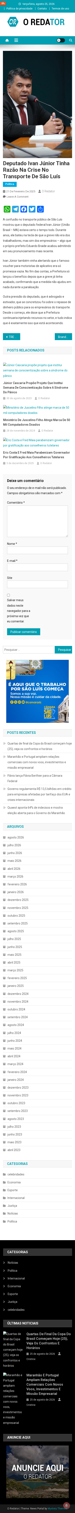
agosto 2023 (16, 1119)
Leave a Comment (18, 196)
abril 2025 (14, 962)
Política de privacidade (19, 8)
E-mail (12, 560)
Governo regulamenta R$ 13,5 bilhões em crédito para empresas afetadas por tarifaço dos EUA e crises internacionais (39, 794)
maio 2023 (14, 1142)
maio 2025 (14, 954)
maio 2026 (14, 860)
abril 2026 (14, 868)
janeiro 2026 (16, 892)
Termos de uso (60, 8)
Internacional (16, 1198)
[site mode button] (61, 40)
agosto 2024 (16, 1025)
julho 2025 (14, 939)
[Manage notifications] (66, 1505)
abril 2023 (14, 1150)
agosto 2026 (16, 837)
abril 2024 (14, 1056)
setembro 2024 (18, 1017)
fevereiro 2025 (17, 978)
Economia (14, 1182)
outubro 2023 (16, 1103)
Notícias (13, 1213)
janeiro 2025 (16, 986)
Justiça (12, 1205)
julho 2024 (14, 1033)
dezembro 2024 (18, 993)
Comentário (16, 502)
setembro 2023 (18, 1111)
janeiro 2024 (16, 1079)
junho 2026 (15, 853)
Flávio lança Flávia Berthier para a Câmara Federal (35, 778)
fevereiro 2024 (17, 1072)
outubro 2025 (16, 915)
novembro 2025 (18, 908)
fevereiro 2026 (17, 884)
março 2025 (15, 970)
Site (9, 578)
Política (9, 184)
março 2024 (15, 1064)
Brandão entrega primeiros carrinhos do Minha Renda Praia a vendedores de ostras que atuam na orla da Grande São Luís (65, 337)
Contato (42, 8)
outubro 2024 (16, 1009)
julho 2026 (14, 845)
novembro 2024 (18, 1001)
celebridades (16, 1174)
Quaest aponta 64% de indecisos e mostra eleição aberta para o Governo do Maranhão (36, 810)
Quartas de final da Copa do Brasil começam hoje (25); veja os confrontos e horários (40, 746)
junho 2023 (15, 1134)
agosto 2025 (16, 931)
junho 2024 (15, 1040)
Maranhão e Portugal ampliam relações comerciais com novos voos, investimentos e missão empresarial (37, 762)
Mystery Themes (57, 1508)
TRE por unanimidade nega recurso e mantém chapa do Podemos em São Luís (14, 337)
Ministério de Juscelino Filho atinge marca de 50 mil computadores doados (36, 422)
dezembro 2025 (18, 900)
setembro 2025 (18, 923)
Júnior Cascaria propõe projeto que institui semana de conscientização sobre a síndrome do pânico (35, 387)
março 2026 (15, 876)
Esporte (13, 1190)
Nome (12, 543)
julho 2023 (14, 1126)
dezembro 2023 (18, 1087)
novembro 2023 (18, 1095)
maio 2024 (14, 1048)
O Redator (48, 191)
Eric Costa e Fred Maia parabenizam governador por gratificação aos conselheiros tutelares (36, 455)
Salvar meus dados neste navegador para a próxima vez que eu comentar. (18, 610)
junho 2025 (15, 947)
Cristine (30, 1359)
